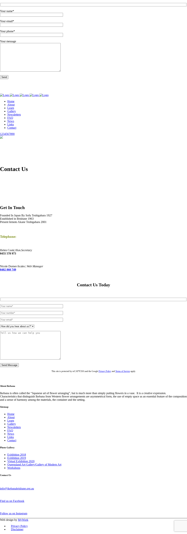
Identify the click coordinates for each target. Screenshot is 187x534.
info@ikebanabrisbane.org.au (17, 488)
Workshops (13, 467)
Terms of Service (122, 83)
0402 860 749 (8, 269)
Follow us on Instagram (15, 91)
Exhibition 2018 (16, 454)
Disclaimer (17, 529)
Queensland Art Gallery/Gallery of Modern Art (34, 464)
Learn (10, 420)
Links (10, 437)
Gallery (11, 423)
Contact (11, 440)
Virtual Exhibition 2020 (21, 461)
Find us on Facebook (14, 88)
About (11, 417)
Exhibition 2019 (16, 457)
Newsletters (14, 427)
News (10, 433)
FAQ (10, 430)
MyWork (23, 519)
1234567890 (7, 133)
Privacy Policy (105, 83)
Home (10, 414)
